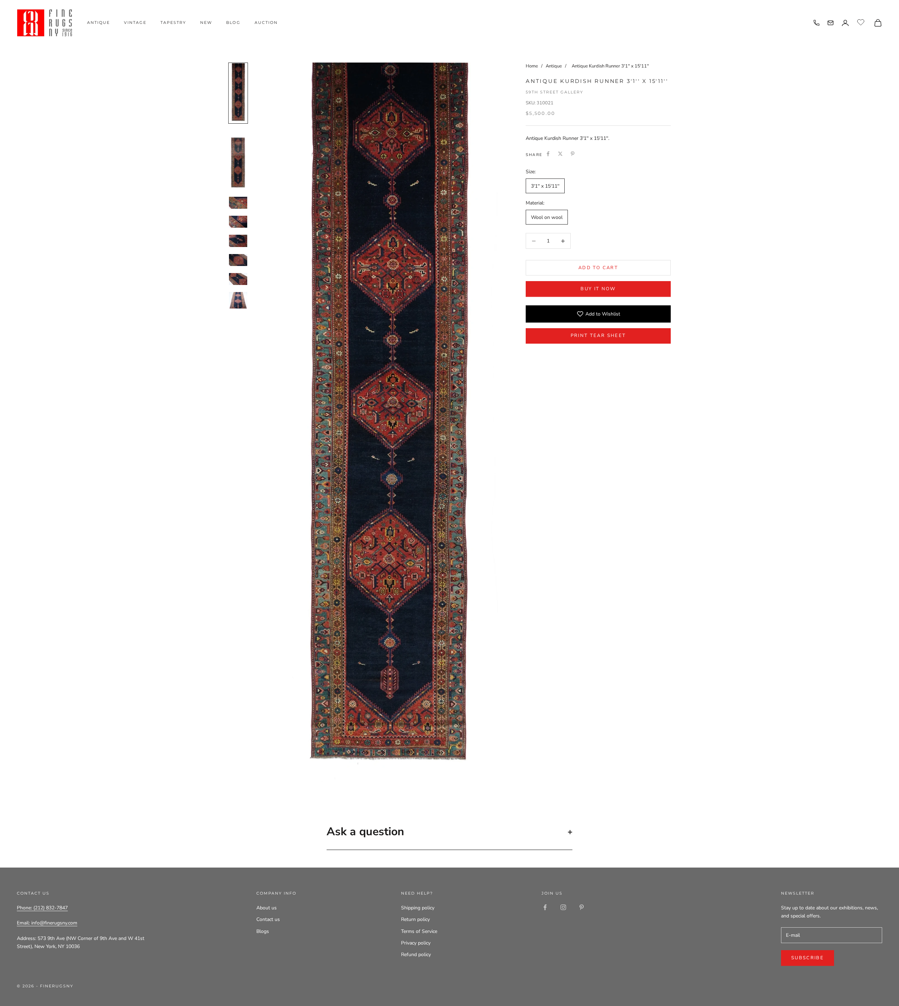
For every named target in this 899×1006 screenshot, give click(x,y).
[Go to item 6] (238, 260)
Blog (233, 22)
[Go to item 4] (238, 221)
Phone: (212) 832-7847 (42, 907)
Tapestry (173, 22)
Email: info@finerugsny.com (47, 923)
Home (532, 66)
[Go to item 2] (238, 159)
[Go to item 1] (238, 93)
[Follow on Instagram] (563, 907)
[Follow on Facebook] (545, 907)
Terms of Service (419, 931)
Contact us (268, 919)
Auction (266, 22)
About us (266, 907)
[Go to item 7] (238, 279)
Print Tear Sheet (598, 335)
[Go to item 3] (238, 202)
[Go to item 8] (238, 300)
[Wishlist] (862, 22)
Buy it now (598, 289)
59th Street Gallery (554, 92)
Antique (98, 22)
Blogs (262, 931)
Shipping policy (417, 907)
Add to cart (598, 268)
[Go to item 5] (238, 240)
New (206, 22)
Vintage (135, 22)
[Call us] (816, 22)
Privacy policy (416, 943)
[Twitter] (560, 154)
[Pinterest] (573, 154)
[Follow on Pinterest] (581, 907)
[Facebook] (548, 154)
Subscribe (807, 958)
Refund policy (416, 954)
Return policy (415, 919)
